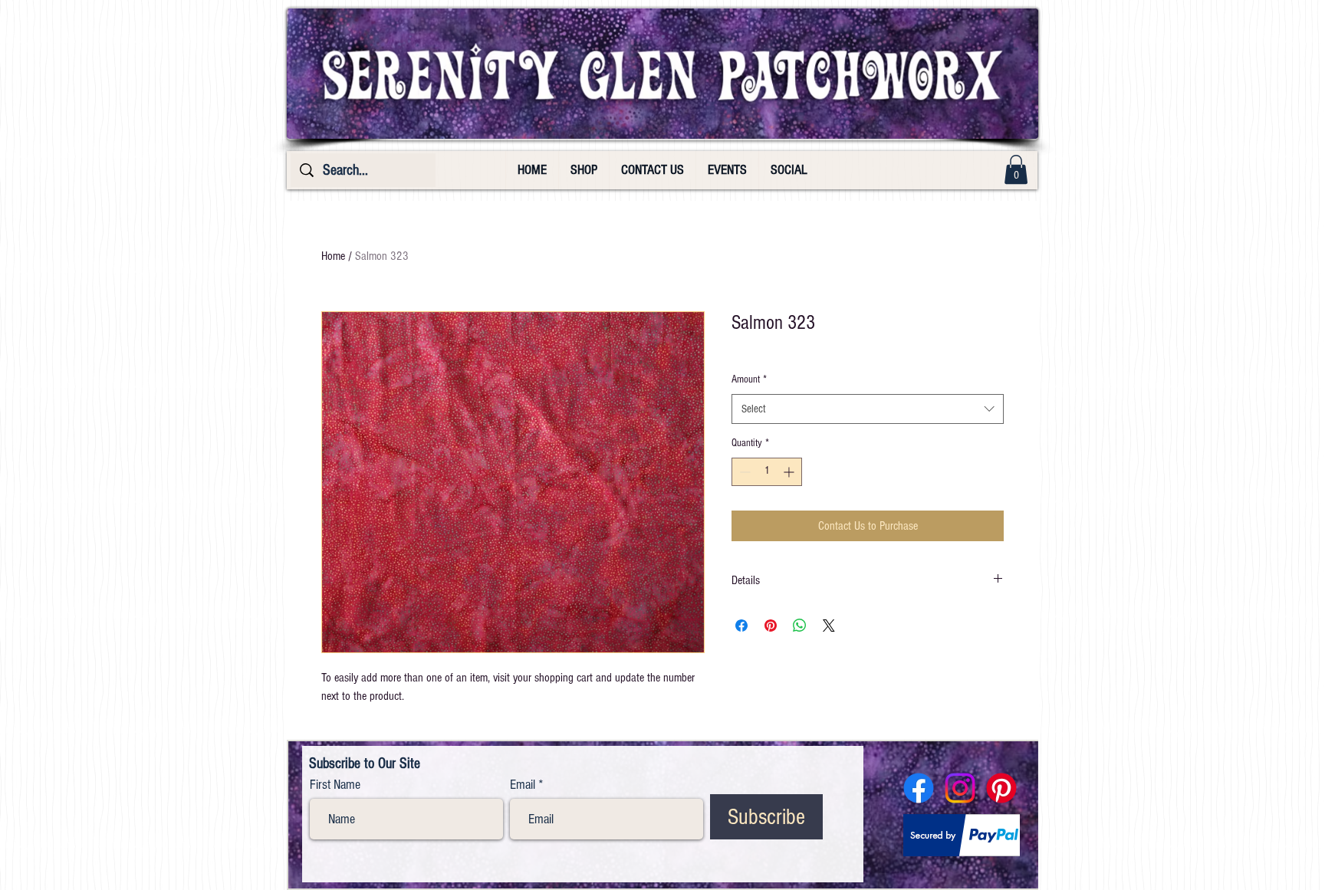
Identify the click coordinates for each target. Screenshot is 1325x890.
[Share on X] (829, 625)
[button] (1016, 169)
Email (522, 785)
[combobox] (868, 409)
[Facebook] (919, 788)
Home (333, 256)
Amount (749, 379)
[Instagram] (960, 788)
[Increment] (790, 471)
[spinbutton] (767, 471)
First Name (335, 785)
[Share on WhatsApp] (800, 625)
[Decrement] (743, 471)
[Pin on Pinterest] (770, 625)
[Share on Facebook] (741, 625)
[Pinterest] (1001, 788)
